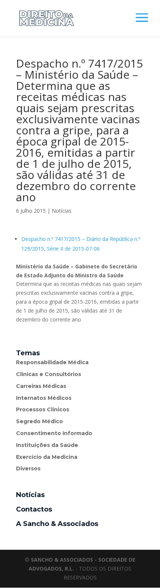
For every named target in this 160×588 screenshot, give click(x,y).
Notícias (61, 210)
